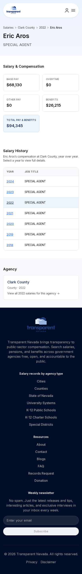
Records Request (41, 473)
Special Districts (41, 424)
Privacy (31, 562)
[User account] (66, 10)
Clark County (26, 27)
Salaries (8, 27)
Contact (41, 452)
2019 (10, 234)
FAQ (41, 466)
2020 (10, 224)
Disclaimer (48, 562)
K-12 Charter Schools (41, 417)
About (41, 445)
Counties (41, 388)
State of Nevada (41, 396)
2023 (10, 192)
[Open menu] (73, 10)
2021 (10, 213)
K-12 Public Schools (41, 410)
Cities (41, 381)
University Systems (41, 403)
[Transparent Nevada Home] (41, 325)
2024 (10, 181)
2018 (10, 245)
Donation (41, 481)
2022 (10, 202)
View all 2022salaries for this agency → (33, 293)
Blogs (41, 459)
